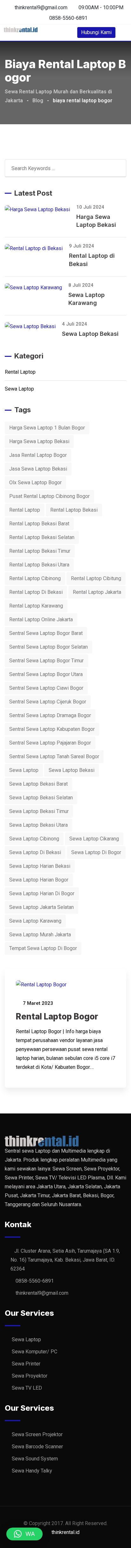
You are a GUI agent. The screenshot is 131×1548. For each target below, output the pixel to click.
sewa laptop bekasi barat (38, 784)
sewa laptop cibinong (34, 839)
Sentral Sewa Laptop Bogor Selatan (48, 647)
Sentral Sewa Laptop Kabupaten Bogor (52, 729)
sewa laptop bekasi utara (38, 825)
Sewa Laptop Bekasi (90, 333)
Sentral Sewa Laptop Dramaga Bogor (50, 715)
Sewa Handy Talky (32, 1471)
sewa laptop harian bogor (38, 880)
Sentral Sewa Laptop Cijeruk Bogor (47, 702)
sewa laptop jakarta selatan (41, 907)
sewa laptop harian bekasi (39, 866)
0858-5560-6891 (68, 18)
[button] (24, 1534)
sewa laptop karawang (35, 921)
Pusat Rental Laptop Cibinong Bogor (49, 496)
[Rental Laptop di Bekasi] (37, 248)
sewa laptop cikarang (94, 839)
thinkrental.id (65, 1532)
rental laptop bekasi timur (39, 551)
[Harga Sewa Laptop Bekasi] (40, 209)
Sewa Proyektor (29, 1376)
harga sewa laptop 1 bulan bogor (47, 428)
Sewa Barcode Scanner (37, 1447)
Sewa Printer (26, 1364)
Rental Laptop (20, 372)
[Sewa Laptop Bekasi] (33, 326)
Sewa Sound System (35, 1459)
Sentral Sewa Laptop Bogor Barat (46, 633)
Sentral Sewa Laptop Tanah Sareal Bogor (54, 756)
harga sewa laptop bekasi (39, 441)
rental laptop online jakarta (41, 619)
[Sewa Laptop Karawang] (36, 287)
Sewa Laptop (19, 389)
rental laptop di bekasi (36, 592)
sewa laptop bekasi (71, 770)
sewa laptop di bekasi (35, 852)
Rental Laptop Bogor (57, 1016)
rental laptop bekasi (74, 510)
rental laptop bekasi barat (39, 524)
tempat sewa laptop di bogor (43, 948)
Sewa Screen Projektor (37, 1434)
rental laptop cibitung (96, 578)
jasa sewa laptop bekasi (38, 469)
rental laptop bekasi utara (39, 565)
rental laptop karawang (36, 606)
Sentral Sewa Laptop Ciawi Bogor (46, 688)
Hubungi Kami (96, 32)
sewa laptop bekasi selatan (41, 798)
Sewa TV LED (27, 1388)
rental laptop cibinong (35, 578)
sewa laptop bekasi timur (39, 811)
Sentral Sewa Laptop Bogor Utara (46, 674)
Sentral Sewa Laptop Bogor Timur (46, 661)
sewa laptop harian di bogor (41, 893)
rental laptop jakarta (97, 592)
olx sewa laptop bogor (35, 482)
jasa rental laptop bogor (38, 455)
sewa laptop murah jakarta (40, 935)
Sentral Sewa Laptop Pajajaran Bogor (50, 743)
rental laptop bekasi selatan (41, 537)
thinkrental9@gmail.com (41, 7)
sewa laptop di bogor (96, 852)
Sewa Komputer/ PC (34, 1352)
